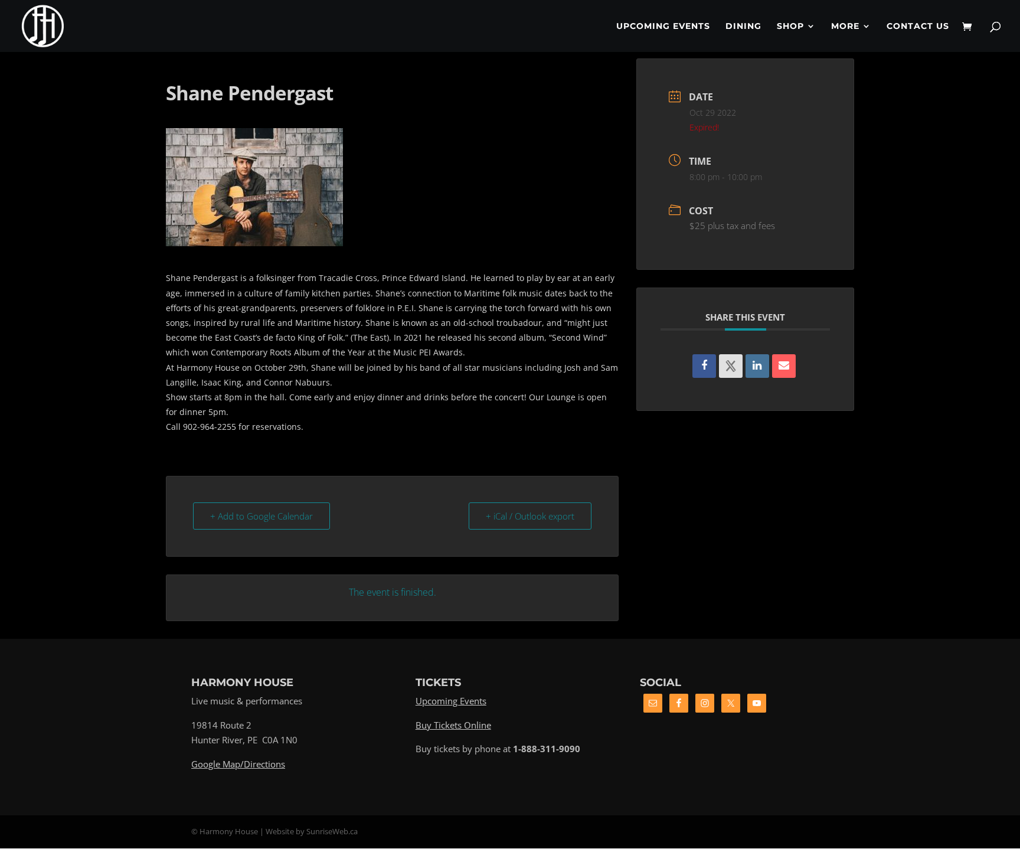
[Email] (784, 366)
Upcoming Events (663, 26)
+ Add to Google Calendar (261, 516)
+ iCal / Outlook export (530, 516)
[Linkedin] (757, 366)
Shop (790, 26)
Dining (743, 26)
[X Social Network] (731, 366)
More (845, 26)
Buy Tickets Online (453, 725)
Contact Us (918, 26)
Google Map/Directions (238, 764)
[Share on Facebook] (704, 366)
